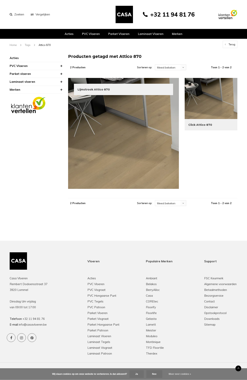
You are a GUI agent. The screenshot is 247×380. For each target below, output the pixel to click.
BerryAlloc (153, 290)
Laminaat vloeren (150, 34)
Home (13, 44)
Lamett (151, 324)
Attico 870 (45, 44)
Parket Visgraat (98, 319)
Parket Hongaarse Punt (103, 324)
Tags (27, 44)
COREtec (152, 301)
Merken (177, 34)
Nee (154, 374)
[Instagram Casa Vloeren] (21, 337)
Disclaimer (211, 307)
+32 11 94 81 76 (172, 14)
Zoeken (19, 14)
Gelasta (151, 319)
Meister (151, 330)
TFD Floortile (155, 348)
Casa (149, 295)
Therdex (151, 353)
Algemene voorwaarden (220, 284)
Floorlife (151, 313)
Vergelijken (43, 14)
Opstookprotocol (215, 313)
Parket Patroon (97, 330)
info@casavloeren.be (33, 324)
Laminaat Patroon (99, 353)
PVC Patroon (96, 307)
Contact (209, 301)
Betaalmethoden (215, 290)
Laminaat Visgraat (99, 348)
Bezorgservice (213, 295)
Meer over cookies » (180, 374)
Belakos (151, 284)
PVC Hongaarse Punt (101, 295)
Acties (69, 34)
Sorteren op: (144, 67)
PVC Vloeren (91, 34)
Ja (136, 374)
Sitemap (210, 324)
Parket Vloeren (97, 313)
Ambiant (151, 278)
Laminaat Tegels (98, 342)
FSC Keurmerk (213, 278)
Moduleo (151, 336)
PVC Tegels (95, 301)
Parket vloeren (118, 34)
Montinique (153, 342)
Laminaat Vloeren (99, 336)
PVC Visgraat (96, 290)
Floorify (151, 307)
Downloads (212, 319)
